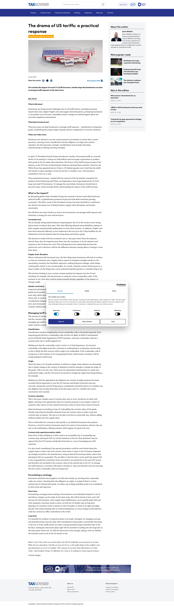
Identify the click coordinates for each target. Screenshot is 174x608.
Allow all (61, 321)
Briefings (77, 13)
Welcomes (99, 13)
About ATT (70, 587)
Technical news (45, 13)
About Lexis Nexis (73, 591)
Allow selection (87, 321)
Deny (113, 321)
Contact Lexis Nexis (112, 587)
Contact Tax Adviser (112, 589)
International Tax (34, 36)
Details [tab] (87, 291)
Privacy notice (110, 591)
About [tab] (114, 291)
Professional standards (62, 13)
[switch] (76, 314)
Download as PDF (93, 80)
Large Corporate (47, 36)
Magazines (88, 13)
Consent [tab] (60, 291)
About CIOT (71, 589)
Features (33, 13)
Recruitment (123, 4)
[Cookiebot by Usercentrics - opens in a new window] (118, 285)
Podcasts (110, 13)
